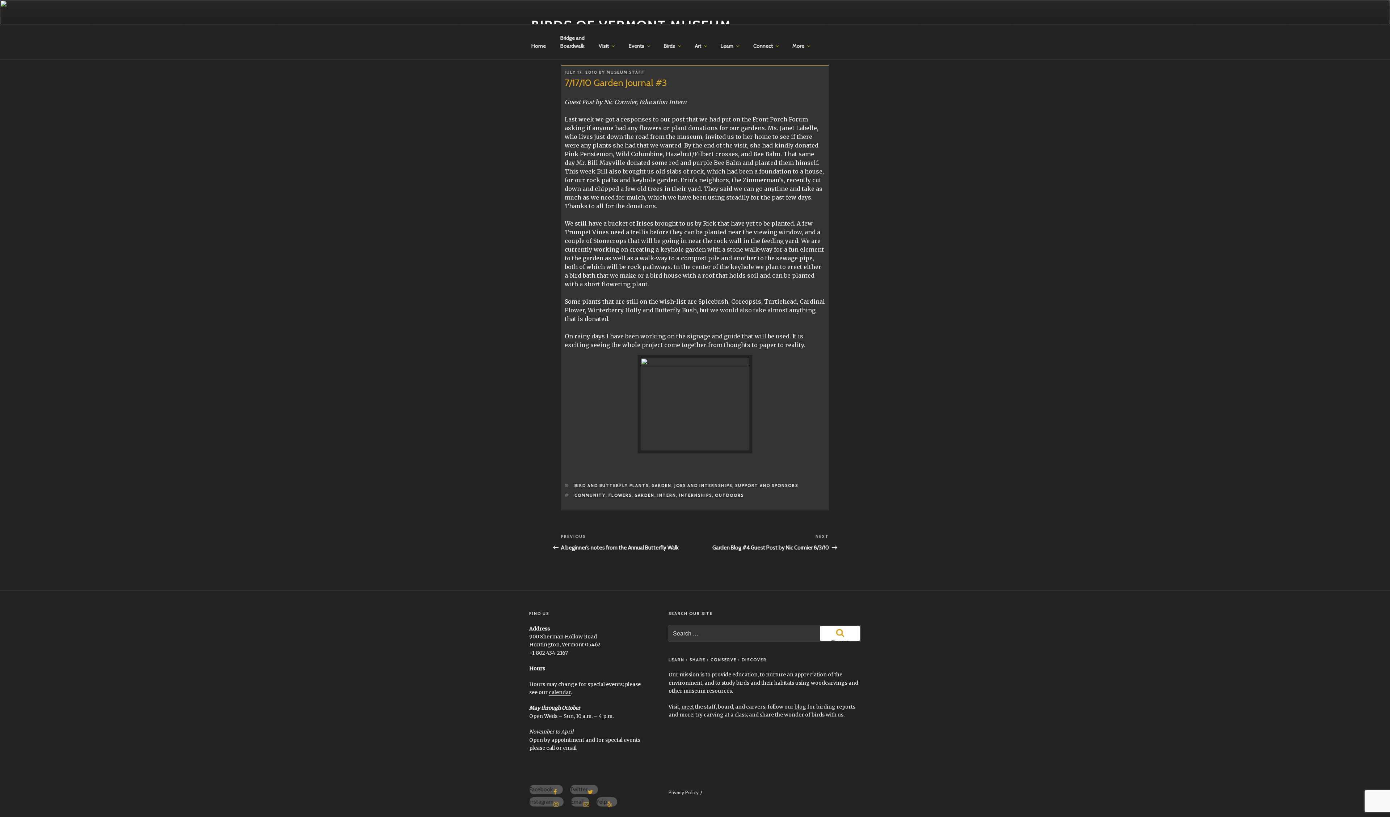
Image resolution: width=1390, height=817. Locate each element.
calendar (560, 692)
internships (695, 495)
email (570, 748)
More (798, 46)
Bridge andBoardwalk (572, 42)
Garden (661, 485)
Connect (763, 46)
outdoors (729, 495)
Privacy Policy (684, 792)
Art (698, 46)
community (590, 495)
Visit (604, 46)
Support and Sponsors (766, 485)
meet (687, 706)
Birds (669, 46)
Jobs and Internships (703, 485)
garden (644, 495)
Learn (727, 46)
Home (538, 46)
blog (800, 706)
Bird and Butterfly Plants (611, 485)
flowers (620, 495)
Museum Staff (625, 72)
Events (636, 46)
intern (666, 495)
